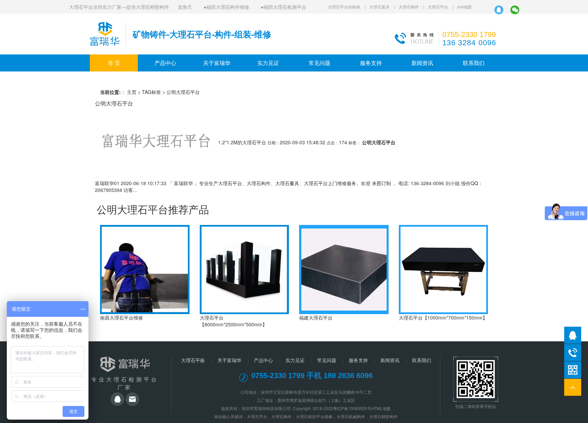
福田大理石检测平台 (280, 6)
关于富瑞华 (216, 63)
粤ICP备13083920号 (352, 408)
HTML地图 (381, 408)
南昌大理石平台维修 (121, 317)
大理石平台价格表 (344, 7)
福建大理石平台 (315, 317)
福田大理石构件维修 (222, 6)
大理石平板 (193, 360)
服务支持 (371, 63)
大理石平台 (438, 7)
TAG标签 (151, 91)
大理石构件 (408, 7)
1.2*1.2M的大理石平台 (242, 142)
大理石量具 (379, 7)
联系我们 (474, 63)
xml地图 (464, 7)
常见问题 (319, 63)
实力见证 (268, 63)
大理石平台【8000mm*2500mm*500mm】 (233, 321)
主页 (131, 91)
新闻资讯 (422, 63)
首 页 (114, 63)
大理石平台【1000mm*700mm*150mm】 (443, 317)
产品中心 (165, 63)
